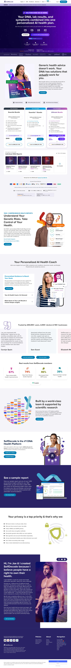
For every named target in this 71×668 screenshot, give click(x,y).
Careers (58, 647)
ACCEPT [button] (58, 661)
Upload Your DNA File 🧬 (61, 644)
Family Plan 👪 (59, 639)
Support (47, 639)
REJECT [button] (58, 663)
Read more (44, 4)
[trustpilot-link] (35, 383)
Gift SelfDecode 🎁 (60, 641)
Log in (57, 1)
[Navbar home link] (10, 2)
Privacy (47, 643)
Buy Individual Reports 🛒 (61, 643)
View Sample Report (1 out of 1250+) (11, 241)
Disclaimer (37, 643)
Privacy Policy (38, 642)
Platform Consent (39, 641)
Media (47, 644)
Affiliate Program (49, 642)
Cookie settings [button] (58, 665)
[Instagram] (59, 559)
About (58, 648)
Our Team (48, 641)
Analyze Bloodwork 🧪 (61, 642)
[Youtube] (62, 559)
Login (58, 649)
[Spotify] (64, 559)
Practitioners (31, 1)
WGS (27, 1)
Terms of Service (38, 639)
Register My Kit (59, 645)
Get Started (9, 288)
